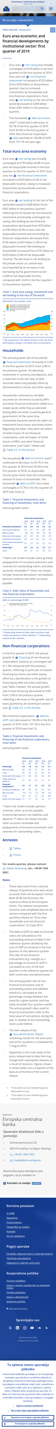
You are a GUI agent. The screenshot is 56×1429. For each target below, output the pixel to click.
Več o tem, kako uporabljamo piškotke (30, 1411)
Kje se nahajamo (16, 1236)
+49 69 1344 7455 (24, 1154)
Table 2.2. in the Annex (20, 450)
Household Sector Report (28, 1034)
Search (42, 8)
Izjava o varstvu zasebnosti (29, 1406)
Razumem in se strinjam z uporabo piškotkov (30, 1417)
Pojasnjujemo (14, 1223)
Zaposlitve (12, 1218)
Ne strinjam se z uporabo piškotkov (30, 1424)
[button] (51, 3)
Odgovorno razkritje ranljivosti (23, 1263)
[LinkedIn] (17, 1328)
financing (24, 657)
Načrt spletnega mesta (18, 1309)
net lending (26, 100)
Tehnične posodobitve (19, 1258)
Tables (17, 848)
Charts (17, 855)
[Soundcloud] (39, 1328)
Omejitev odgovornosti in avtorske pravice (30, 1254)
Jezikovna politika (16, 1302)
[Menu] (51, 8)
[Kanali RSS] (46, 1328)
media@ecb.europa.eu (27, 1160)
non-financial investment (27, 79)
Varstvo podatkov (16, 1281)
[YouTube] (32, 1328)
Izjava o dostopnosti (18, 1297)
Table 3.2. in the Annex (25, 708)
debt (16, 138)
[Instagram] (25, 1328)
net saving (31, 65)
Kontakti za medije (19, 1183)
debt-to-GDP (27, 483)
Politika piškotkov (16, 1293)
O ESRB (11, 1213)
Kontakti (11, 1232)
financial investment (19, 362)
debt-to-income (41, 118)
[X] (10, 1328)
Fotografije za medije (18, 1227)
